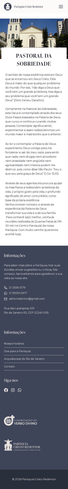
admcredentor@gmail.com (27, 298)
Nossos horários (14, 343)
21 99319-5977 (18, 293)
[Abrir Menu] (61, 6)
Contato (9, 366)
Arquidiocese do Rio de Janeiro (24, 358)
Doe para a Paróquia (17, 351)
